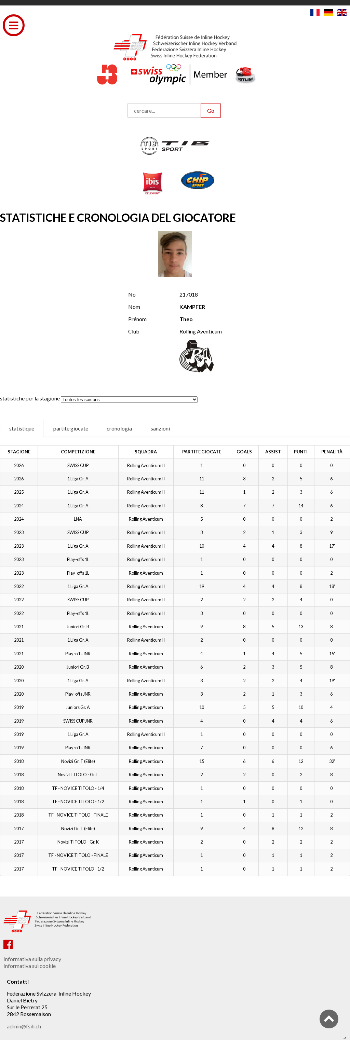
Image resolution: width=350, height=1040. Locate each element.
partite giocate (70, 428)
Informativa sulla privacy (32, 959)
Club (133, 331)
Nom (134, 306)
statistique (21, 428)
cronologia (119, 428)
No (132, 294)
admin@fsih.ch (24, 1026)
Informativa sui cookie (29, 965)
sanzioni (160, 428)
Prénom (137, 319)
